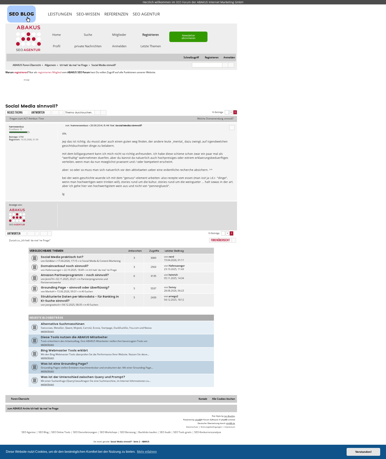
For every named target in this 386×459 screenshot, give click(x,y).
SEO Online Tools (60, 432)
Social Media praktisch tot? (62, 257)
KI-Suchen (87, 291)
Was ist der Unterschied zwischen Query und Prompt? (83, 377)
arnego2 (173, 296)
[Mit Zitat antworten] (231, 127)
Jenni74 (49, 279)
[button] (227, 112)
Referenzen (116, 14)
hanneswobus (16, 126)
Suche (88, 34)
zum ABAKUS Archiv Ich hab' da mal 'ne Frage (33, 408)
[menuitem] (227, 57)
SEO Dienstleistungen (85, 432)
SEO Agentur (146, 14)
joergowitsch (52, 304)
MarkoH (49, 291)
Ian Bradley (229, 416)
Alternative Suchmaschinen (62, 324)
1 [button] (227, 233)
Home (56, 34)
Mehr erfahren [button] (147, 451)
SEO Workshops (108, 432)
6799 (21, 137)
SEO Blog (43, 432)
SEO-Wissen (88, 14)
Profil (56, 46)
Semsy (172, 287)
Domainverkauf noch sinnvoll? (64, 266)
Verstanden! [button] (363, 451)
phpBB (198, 419)
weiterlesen (47, 331)
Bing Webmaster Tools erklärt (64, 350)
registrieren (21, 72)
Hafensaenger (53, 270)
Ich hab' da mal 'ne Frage (103, 270)
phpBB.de (230, 423)
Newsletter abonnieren (188, 37)
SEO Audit (165, 432)
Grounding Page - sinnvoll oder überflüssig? (75, 287)
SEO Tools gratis (182, 432)
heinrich (173, 274)
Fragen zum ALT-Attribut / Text (27, 118)
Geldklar (50, 261)
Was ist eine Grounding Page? (64, 364)
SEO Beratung (128, 432)
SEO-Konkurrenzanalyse (207, 432)
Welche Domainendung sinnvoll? (215, 118)
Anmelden (119, 46)
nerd (171, 256)
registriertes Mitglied (49, 72)
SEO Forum (183, 2)
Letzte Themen (151, 46)
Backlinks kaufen (147, 432)
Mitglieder (119, 34)
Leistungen (60, 14)
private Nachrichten (88, 46)
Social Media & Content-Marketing (101, 261)
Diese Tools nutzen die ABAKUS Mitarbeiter (74, 337)
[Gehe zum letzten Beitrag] (176, 256)
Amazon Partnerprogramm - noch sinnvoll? (75, 275)
